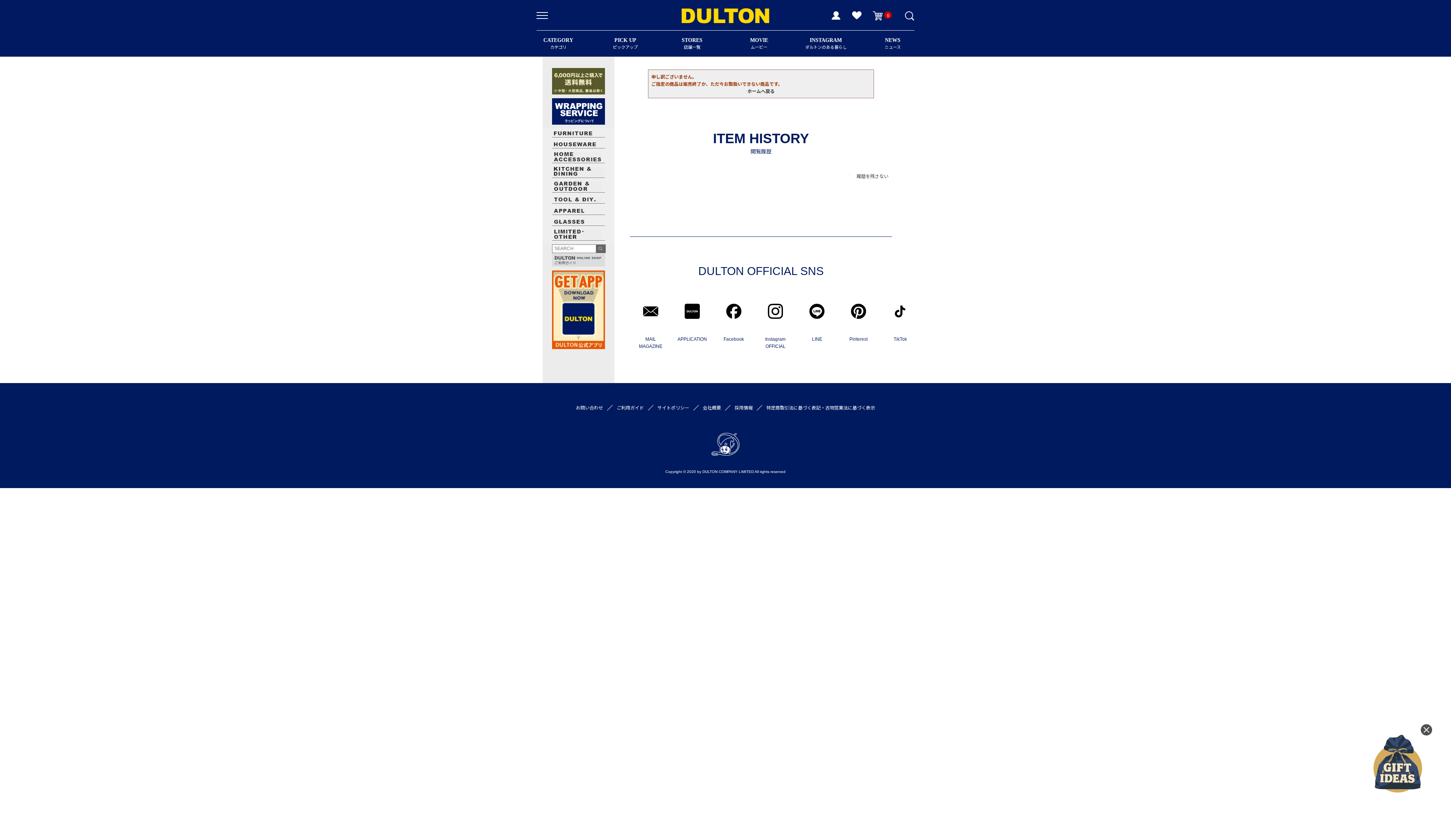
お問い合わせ (589, 407)
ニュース (893, 43)
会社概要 (712, 407)
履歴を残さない (872, 176)
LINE (817, 339)
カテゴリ (558, 43)
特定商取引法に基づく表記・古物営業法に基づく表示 (820, 407)
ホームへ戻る (761, 91)
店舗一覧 (692, 43)
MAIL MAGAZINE (650, 343)
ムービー (759, 43)
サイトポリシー (673, 407)
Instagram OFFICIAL (775, 343)
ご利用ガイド (630, 407)
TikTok (900, 339)
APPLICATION (692, 339)
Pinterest (858, 339)
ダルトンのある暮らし (826, 43)
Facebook (734, 339)
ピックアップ (625, 43)
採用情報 (744, 407)
